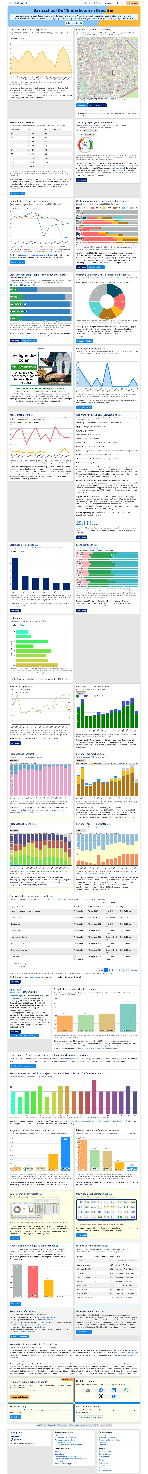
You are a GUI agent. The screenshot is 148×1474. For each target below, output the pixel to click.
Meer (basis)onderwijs (19, 1336)
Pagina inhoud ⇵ (75, 23)
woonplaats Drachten (45, 1320)
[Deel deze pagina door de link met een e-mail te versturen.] (88, 1390)
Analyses (102, 1435)
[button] (44, 29)
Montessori (14, 1357)
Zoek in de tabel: (109, 902)
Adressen (58, 1435)
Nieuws (102, 1442)
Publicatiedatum (95, 907)
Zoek (88, 3)
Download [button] (133, 3)
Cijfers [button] (98, 3)
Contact (102, 1465)
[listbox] (90, 130)
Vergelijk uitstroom (96, 267)
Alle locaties (15, 1304)
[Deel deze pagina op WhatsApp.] (126, 1390)
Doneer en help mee (20, 1397)
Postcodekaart (104, 1456)
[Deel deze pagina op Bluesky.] (114, 1396)
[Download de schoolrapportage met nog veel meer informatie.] (107, 1210)
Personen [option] (80, 693)
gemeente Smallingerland (25, 1332)
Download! (81, 1235)
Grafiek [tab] (14, 38)
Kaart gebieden (105, 1451)
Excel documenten (52, 1229)
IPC (128, 1355)
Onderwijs (59, 1461)
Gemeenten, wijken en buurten (66, 1437)
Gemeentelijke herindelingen (110, 1440)
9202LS (95, 447)
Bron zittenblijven (84, 407)
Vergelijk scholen (28, 340)
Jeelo (132, 1355)
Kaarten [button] (109, 3)
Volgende (133, 970)
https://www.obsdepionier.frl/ (106, 459)
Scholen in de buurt (96, 105)
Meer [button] (121, 3)
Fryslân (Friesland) (130, 451)
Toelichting (81, 180)
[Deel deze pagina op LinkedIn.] (114, 1390)
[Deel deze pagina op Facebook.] (101, 1390)
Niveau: (79, 130)
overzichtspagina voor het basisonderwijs (31, 1324)
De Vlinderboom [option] (89, 130)
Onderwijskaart (105, 1454)
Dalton (117, 1355)
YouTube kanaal (105, 1470)
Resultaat (78, 907)
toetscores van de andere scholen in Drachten (37, 255)
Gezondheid (59, 1454)
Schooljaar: (80, 134)
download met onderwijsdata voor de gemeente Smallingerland (96, 1121)
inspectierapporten (36, 977)
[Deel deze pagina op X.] (101, 1396)
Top (110, 1425)
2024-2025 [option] (90, 134)
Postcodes (59, 1440)
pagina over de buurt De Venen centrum (73, 1059)
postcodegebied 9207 (18, 606)
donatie (16, 1388)
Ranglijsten (103, 1445)
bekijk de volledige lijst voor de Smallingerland (104, 1252)
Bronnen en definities (107, 1437)
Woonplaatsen (69, 1440)
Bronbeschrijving (83, 1332)
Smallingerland (109, 451)
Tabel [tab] (22, 38)
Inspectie (109, 907)
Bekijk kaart (81, 105)
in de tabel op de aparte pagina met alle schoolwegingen (95, 1048)
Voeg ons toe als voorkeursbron (91, 1417)
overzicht (13, 257)
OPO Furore (93, 443)
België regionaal (76, 1445)
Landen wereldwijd (62, 1445)
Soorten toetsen (17, 193)
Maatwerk (103, 1468)
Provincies (59, 1442)
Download (15, 1238)
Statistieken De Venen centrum (23, 1066)
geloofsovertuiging (130, 1353)
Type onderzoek (17, 907)
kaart (44, 1327)
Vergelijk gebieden (84, 341)
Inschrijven (15, 1417)
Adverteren (103, 1463)
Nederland (67, 1442)
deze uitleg (120, 168)
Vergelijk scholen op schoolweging (24, 1035)
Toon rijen (17, 966)
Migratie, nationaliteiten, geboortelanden (70, 1459)
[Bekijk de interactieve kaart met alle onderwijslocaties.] (107, 69)
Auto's (57, 1451)
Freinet (123, 1355)
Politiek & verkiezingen (63, 1463)
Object (122, 907)
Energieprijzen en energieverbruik (68, 1456)
